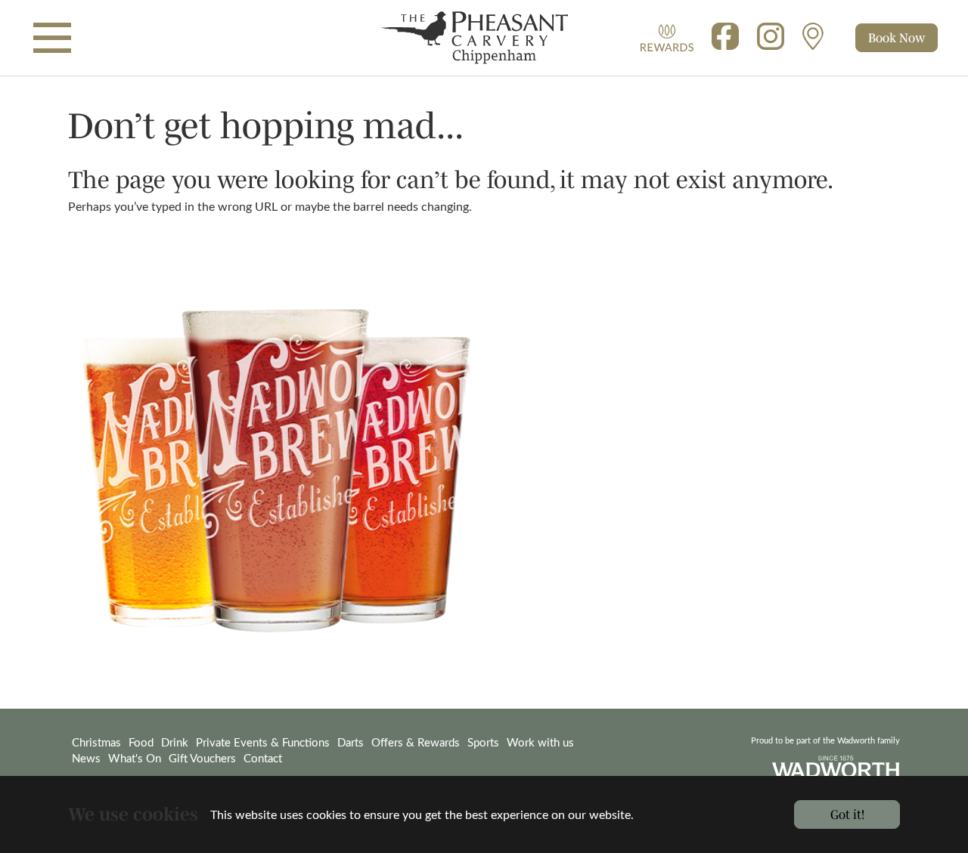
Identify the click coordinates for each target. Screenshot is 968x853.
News (86, 757)
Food (141, 741)
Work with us (540, 741)
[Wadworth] (484, 38)
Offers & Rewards (415, 741)
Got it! (847, 814)
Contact (263, 757)
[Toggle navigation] (52, 38)
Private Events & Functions (263, 741)
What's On (134, 757)
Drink (174, 741)
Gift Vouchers (202, 757)
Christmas (96, 741)
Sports (483, 741)
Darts (350, 741)
